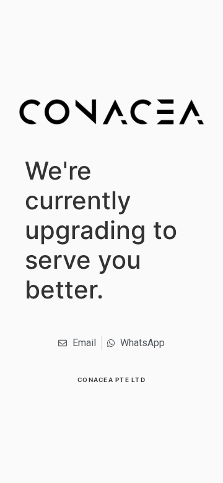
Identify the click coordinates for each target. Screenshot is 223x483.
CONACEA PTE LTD (111, 379)
